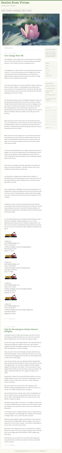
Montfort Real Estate (50, 86)
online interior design (22, 335)
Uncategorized (12, 318)
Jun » (50, 127)
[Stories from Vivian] (31, 29)
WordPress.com (43, 451)
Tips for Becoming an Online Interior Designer (21, 330)
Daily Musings (17, 10)
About (23, 10)
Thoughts (9, 10)
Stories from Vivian (15, 2)
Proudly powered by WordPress (22, 451)
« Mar (47, 127)
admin (13, 53)
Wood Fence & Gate (50, 88)
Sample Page (49, 75)
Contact (29, 10)
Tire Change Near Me (13, 56)
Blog (47, 68)
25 (46, 124)
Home (3, 10)
